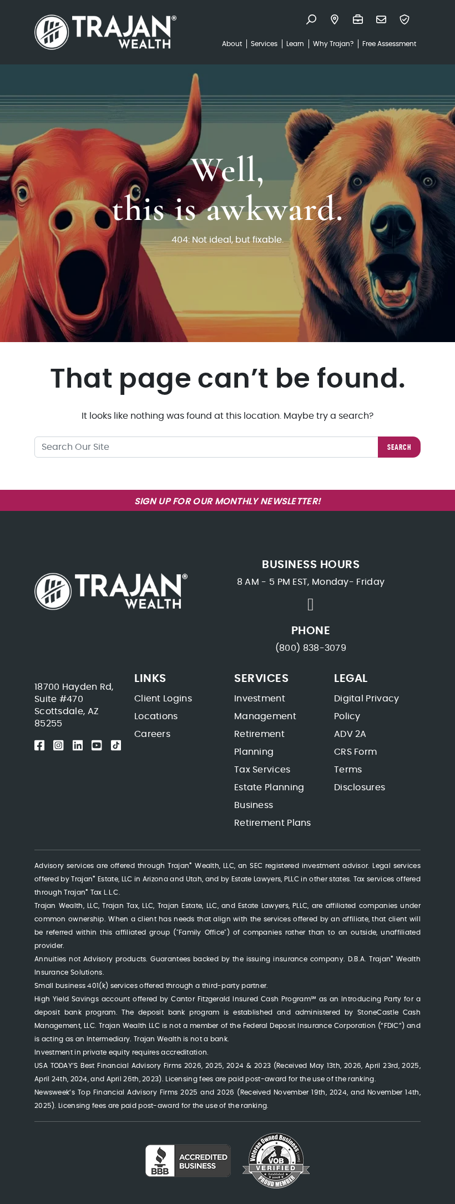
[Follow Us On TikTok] (116, 745)
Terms (348, 769)
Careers (152, 734)
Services (264, 44)
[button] (313, 20)
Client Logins (163, 698)
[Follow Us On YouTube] (97, 745)
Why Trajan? (333, 44)
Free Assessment (389, 44)
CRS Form (355, 752)
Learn (295, 44)
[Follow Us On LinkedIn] (78, 745)
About (232, 44)
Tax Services (262, 769)
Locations (156, 716)
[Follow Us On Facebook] (39, 745)
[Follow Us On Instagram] (58, 745)
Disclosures (359, 787)
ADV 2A (350, 734)
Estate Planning (269, 787)
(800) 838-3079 (310, 648)
